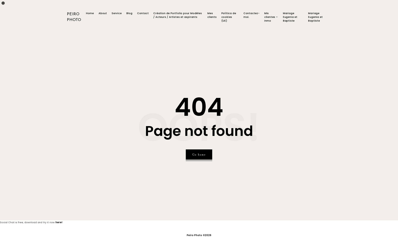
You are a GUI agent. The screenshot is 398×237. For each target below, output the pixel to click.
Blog (129, 13)
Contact (143, 13)
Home (90, 13)
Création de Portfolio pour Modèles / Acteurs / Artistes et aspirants (177, 15)
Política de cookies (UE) (228, 17)
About (103, 13)
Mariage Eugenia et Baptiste (290, 17)
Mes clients (212, 15)
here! (59, 222)
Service (117, 13)
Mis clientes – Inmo (271, 17)
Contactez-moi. (251, 15)
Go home (199, 154)
